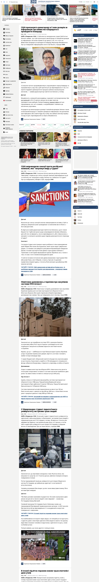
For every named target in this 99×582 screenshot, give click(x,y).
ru (97, 2)
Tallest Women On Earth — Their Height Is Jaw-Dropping (27, 161)
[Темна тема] (7, 2)
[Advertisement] (85, 159)
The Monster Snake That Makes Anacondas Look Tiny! (44, 144)
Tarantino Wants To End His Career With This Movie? (45, 160)
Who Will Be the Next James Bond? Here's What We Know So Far (28, 144)
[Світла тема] (1, 2)
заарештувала (54, 102)
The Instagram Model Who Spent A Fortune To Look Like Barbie (62, 161)
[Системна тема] (4, 2)
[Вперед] (97, 13)
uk (94, 2)
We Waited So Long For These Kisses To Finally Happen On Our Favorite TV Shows (62, 144)
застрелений (25, 100)
